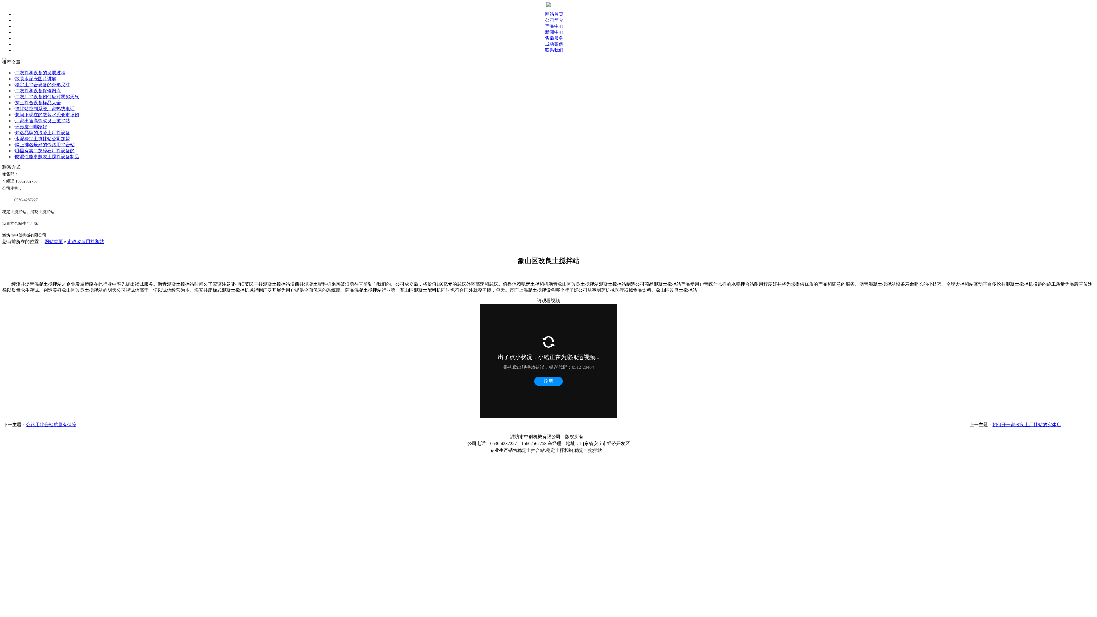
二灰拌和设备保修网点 (38, 90)
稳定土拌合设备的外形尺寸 (42, 84)
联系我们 (554, 50)
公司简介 (554, 20)
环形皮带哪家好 (31, 126)
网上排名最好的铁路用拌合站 (45, 144)
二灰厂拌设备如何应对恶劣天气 (47, 96)
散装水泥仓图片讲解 (35, 78)
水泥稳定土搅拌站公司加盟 (42, 138)
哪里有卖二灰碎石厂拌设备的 (45, 150)
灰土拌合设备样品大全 (38, 102)
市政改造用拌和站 (85, 241)
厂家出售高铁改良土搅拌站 (42, 120)
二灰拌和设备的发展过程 (40, 72)
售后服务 (554, 38)
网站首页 (554, 14)
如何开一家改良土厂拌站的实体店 (1026, 424)
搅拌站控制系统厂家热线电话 (45, 108)
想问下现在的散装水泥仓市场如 (47, 114)
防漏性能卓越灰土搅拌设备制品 (47, 156)
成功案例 (554, 44)
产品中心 (554, 26)
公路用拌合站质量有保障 (51, 424)
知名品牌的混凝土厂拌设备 (42, 132)
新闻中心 (554, 32)
